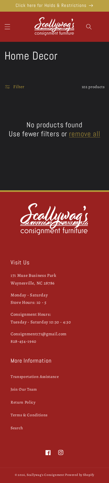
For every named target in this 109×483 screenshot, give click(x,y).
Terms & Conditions (29, 415)
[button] (7, 26)
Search (17, 428)
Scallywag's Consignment (46, 475)
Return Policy (23, 402)
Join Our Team (24, 389)
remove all (84, 133)
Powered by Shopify (79, 475)
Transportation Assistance (35, 376)
